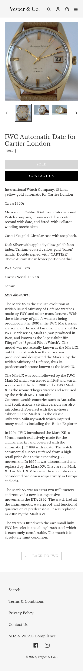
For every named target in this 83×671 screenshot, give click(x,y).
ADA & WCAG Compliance (32, 636)
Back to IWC (44, 556)
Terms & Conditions (26, 601)
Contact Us (41, 176)
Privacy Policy (21, 613)
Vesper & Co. (47, 657)
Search (14, 590)
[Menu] (75, 8)
